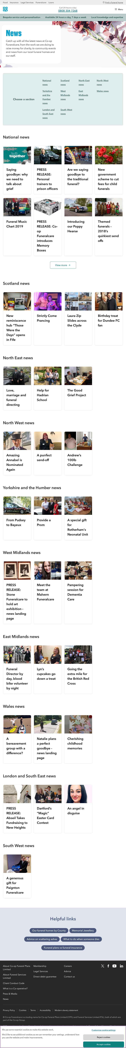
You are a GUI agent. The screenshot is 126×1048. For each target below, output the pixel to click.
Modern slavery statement (66, 1010)
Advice (67, 971)
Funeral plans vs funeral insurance (63, 947)
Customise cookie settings (103, 1030)
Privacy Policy (9, 1010)
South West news (66, 111)
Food (5, 2)
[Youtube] (114, 965)
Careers (68, 966)
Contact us (69, 976)
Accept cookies (103, 1044)
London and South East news (48, 113)
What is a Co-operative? (15, 988)
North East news (84, 82)
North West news (102, 82)
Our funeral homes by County (49, 930)
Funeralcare (41, 2)
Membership (39, 966)
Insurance (14, 2)
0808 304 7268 (67, 10)
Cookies (22, 1010)
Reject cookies (103, 1037)
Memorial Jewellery (83, 930)
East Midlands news (83, 95)
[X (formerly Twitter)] (102, 965)
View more (61, 265)
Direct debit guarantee (44, 976)
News (5, 999)
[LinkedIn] (121, 965)
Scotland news (65, 82)
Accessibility (45, 1010)
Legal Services (27, 2)
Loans (51, 2)
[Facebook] (108, 965)
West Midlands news (65, 95)
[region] (63, 1037)
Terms (33, 1010)
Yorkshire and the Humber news (47, 97)
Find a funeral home (114, 2)
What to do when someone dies (81, 939)
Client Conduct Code (13, 983)
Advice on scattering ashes (42, 939)
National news (46, 82)
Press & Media (10, 993)
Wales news (103, 91)
